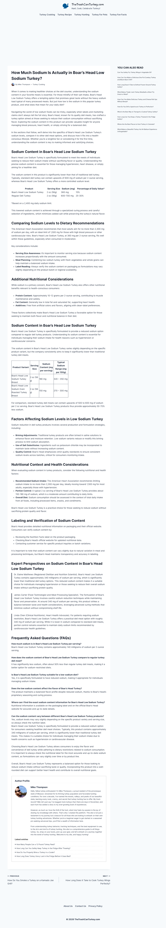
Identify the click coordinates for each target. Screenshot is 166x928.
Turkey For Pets (99, 14)
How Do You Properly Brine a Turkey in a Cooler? (35, 852)
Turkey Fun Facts (118, 14)
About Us (68, 906)
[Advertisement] (83, 38)
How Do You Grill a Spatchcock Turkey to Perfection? (135, 107)
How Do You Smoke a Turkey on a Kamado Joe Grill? (31, 880)
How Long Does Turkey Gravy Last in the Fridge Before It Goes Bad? (43, 856)
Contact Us (80, 906)
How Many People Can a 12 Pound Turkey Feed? (35, 844)
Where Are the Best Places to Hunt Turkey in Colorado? (136, 124)
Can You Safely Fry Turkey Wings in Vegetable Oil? (134, 72)
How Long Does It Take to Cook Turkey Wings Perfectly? (88, 880)
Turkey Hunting (81, 14)
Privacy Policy (95, 906)
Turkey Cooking (47, 14)
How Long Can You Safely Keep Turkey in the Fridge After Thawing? (43, 848)
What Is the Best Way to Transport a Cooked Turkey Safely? (137, 112)
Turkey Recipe (64, 14)
